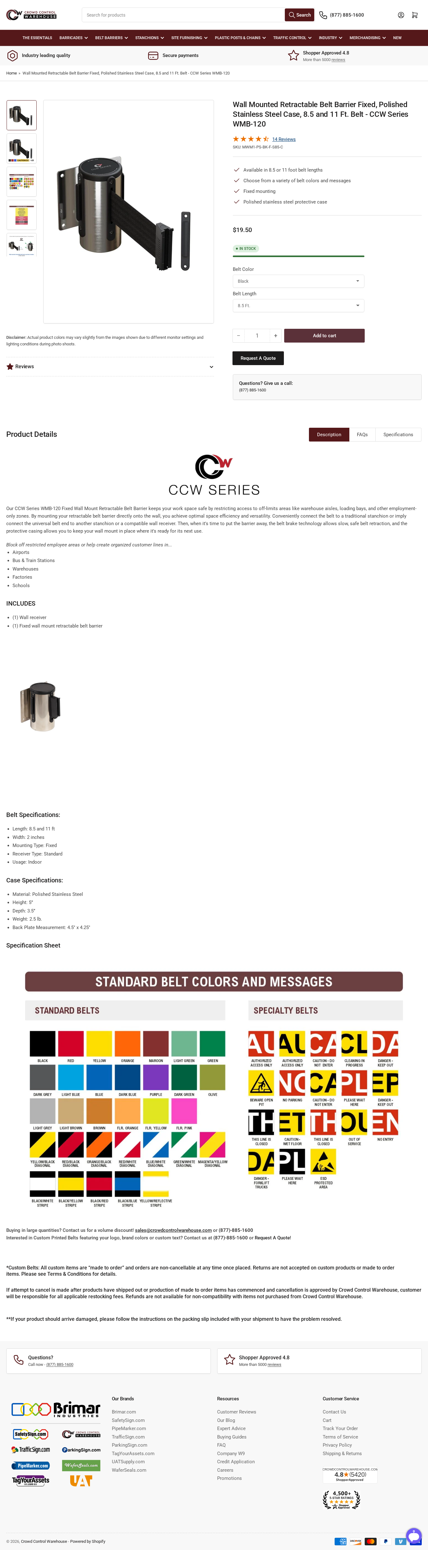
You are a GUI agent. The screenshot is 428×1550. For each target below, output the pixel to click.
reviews (338, 59)
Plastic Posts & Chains (237, 38)
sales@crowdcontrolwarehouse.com (173, 1230)
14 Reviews (284, 139)
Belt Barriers (109, 38)
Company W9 (231, 1453)
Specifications (398, 434)
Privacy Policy (337, 1445)
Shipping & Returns (342, 1453)
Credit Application (236, 1462)
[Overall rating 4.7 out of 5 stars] (251, 140)
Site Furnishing (186, 38)
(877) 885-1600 (347, 15)
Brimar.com (124, 1412)
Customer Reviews (236, 1412)
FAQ (221, 1445)
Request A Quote (272, 1238)
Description (329, 434)
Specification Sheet (33, 945)
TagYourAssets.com (133, 1453)
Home (11, 73)
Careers (225, 1470)
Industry (328, 38)
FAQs (362, 434)
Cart (327, 1420)
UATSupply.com (128, 1462)
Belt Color (243, 269)
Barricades (71, 38)
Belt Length (244, 294)
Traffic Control (289, 38)
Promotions (229, 1478)
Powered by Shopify (87, 1541)
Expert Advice (231, 1428)
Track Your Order (340, 1428)
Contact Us (334, 1412)
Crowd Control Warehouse (44, 1541)
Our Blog (226, 1420)
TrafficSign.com (128, 1437)
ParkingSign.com (129, 1445)
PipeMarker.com (129, 1428)
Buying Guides (232, 1437)
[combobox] (198, 15)
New (397, 38)
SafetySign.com (128, 1420)
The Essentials (37, 38)
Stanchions (147, 38)
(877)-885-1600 (236, 1230)
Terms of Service (340, 1437)
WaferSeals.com (129, 1470)
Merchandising (365, 38)
